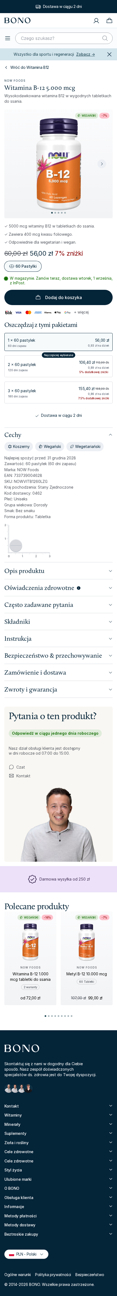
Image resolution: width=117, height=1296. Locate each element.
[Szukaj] (105, 38)
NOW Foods (15, 80)
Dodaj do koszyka (63, 297)
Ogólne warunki (17, 1274)
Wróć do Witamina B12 (29, 67)
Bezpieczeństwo (89, 1274)
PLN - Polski (24, 1253)
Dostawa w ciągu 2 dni (62, 6)
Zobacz (85, 54)
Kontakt (19, 776)
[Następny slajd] (101, 164)
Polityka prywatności (53, 1274)
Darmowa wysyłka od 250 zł (64, 879)
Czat (20, 767)
